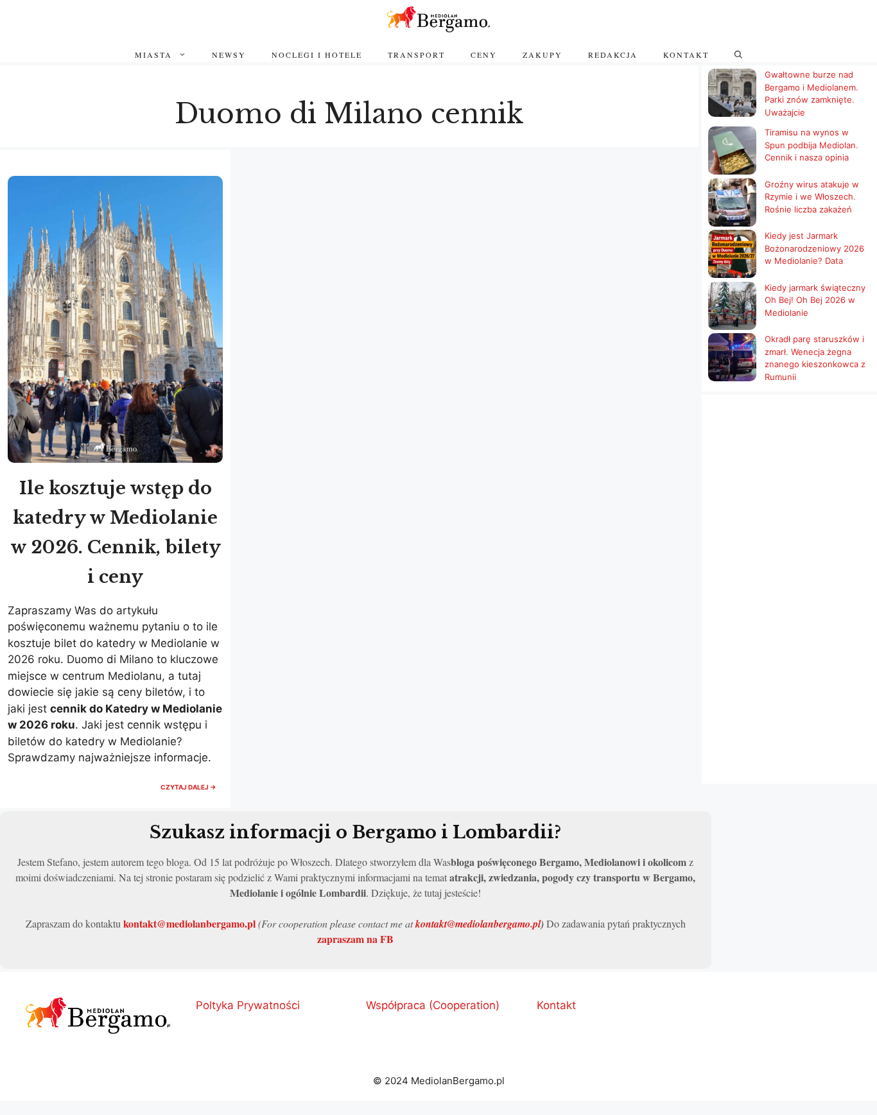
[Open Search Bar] (738, 54)
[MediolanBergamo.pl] (438, 19)
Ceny (484, 54)
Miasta (153, 54)
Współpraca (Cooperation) (432, 1005)
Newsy (229, 54)
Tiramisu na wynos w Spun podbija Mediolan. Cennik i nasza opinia (811, 144)
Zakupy (542, 54)
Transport (416, 54)
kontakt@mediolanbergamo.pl (189, 923)
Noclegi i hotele (317, 54)
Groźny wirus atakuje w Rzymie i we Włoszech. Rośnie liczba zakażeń (812, 196)
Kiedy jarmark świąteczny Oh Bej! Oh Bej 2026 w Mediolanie (815, 300)
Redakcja (613, 54)
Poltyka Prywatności (248, 1005)
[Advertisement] (789, 590)
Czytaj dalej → (192, 790)
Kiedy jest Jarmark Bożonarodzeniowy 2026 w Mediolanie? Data (814, 248)
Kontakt (686, 54)
